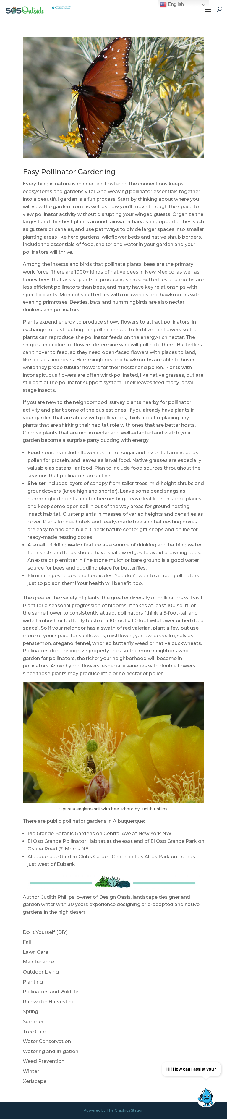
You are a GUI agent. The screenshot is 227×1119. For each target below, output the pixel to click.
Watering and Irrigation (50, 1051)
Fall (27, 942)
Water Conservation (47, 1041)
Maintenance (38, 962)
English (175, 4)
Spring (30, 1011)
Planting (33, 982)
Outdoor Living (41, 972)
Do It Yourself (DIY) (45, 932)
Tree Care (34, 1031)
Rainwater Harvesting (49, 1002)
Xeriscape (34, 1081)
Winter (31, 1071)
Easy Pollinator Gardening (69, 171)
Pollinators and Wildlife (50, 992)
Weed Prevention (43, 1061)
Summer (33, 1021)
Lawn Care (35, 952)
